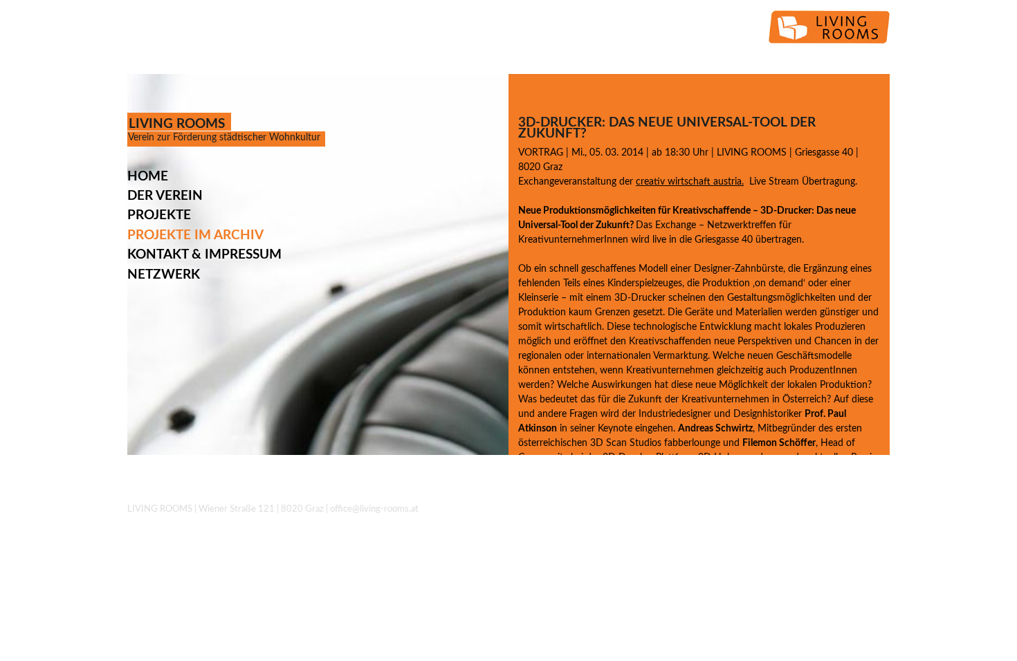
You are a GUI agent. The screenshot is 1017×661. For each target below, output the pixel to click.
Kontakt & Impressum (204, 254)
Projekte (159, 215)
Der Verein (165, 196)
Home (147, 176)
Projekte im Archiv (195, 235)
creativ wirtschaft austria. (690, 182)
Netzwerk (163, 274)
